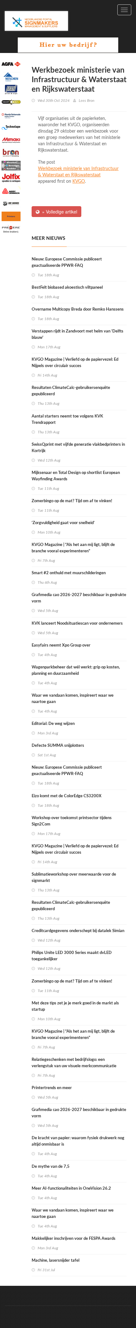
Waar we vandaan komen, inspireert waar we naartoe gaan (73, 699)
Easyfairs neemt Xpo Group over (61, 645)
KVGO (78, 181)
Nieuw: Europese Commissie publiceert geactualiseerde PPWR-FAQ (67, 262)
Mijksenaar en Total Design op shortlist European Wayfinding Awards (76, 476)
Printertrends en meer (52, 1088)
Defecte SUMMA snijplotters (58, 746)
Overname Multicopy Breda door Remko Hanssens (78, 309)
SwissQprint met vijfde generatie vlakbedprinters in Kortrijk (78, 448)
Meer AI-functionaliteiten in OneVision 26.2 (71, 1189)
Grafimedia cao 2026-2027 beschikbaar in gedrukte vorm (79, 598)
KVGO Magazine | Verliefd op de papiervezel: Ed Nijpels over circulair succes (75, 363)
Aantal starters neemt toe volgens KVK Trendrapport (67, 419)
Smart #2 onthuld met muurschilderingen (69, 573)
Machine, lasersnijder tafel (55, 1261)
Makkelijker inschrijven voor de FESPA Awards (73, 1239)
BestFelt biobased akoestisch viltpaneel (67, 288)
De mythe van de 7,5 (51, 1167)
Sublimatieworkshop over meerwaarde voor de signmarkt (74, 877)
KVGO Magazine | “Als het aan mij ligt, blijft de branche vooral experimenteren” (73, 548)
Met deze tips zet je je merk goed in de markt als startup (75, 1006)
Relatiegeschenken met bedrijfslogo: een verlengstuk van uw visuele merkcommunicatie (74, 1063)
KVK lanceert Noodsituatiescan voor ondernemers (77, 623)
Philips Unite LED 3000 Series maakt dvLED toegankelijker (72, 956)
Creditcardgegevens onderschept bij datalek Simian (78, 931)
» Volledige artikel (58, 211)
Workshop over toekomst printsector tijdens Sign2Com (72, 821)
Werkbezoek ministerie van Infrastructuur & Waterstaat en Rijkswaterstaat (78, 172)
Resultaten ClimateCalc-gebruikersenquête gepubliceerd (71, 391)
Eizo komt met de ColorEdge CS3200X (67, 796)
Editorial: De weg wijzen (53, 724)
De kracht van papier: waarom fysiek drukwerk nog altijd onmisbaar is (78, 1141)
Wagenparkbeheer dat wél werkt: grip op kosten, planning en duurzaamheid (76, 670)
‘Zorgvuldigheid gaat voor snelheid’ (63, 523)
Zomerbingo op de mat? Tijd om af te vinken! (72, 501)
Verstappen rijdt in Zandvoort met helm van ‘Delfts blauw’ (77, 334)
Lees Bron (86, 100)
